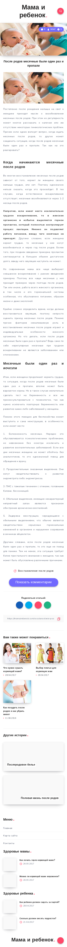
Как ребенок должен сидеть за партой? (39, 902)
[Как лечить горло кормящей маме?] (9, 864)
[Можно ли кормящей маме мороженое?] (9, 880)
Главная (7, 828)
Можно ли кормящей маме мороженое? (39, 877)
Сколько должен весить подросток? (38, 919)
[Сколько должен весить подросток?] (9, 922)
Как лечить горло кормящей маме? (37, 860)
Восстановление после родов (36, 571)
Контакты (8, 843)
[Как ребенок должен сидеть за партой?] (9, 906)
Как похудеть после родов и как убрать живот (14, 711)
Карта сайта (10, 835)
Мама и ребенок (32, 12)
